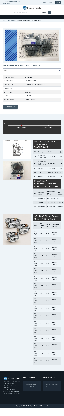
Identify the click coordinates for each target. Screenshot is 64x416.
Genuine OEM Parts (31, 386)
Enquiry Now (11, 106)
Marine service (49, 386)
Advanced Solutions (31, 384)
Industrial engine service (52, 384)
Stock (58, 2)
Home (4, 20)
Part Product (11, 20)
